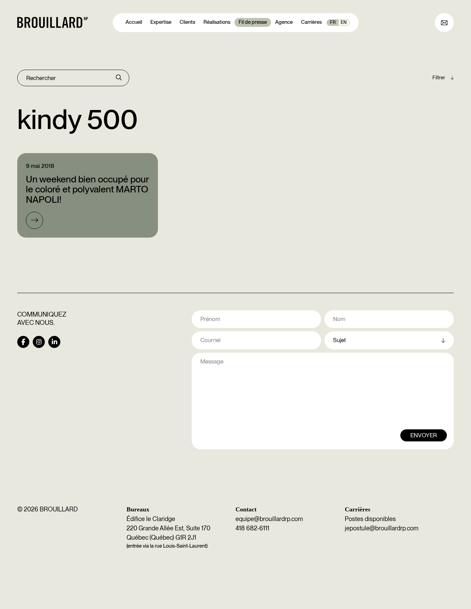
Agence (284, 22)
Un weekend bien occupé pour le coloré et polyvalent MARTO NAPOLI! (87, 189)
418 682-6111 (252, 528)
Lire (34, 220)
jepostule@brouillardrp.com (381, 528)
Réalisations (216, 22)
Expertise (160, 22)
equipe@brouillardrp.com (269, 518)
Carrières (311, 22)
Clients (187, 22)
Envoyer (423, 435)
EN (344, 22)
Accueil (134, 22)
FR (333, 22)
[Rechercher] (119, 78)
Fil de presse (253, 22)
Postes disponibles (370, 518)
